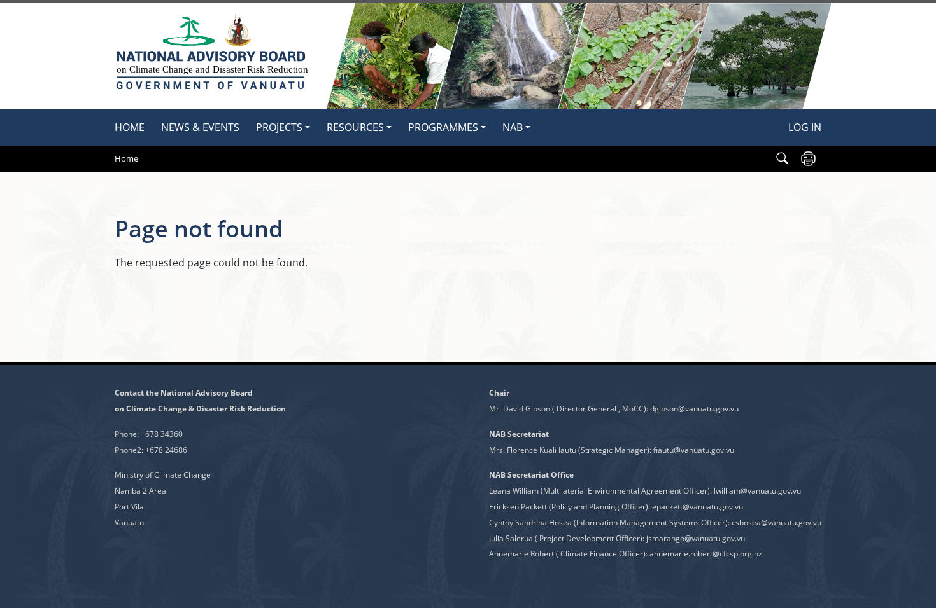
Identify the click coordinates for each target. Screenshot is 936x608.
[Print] (808, 159)
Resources (355, 127)
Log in (804, 127)
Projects (279, 127)
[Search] (782, 159)
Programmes (443, 127)
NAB (512, 127)
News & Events (200, 127)
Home (130, 127)
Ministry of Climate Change (163, 474)
